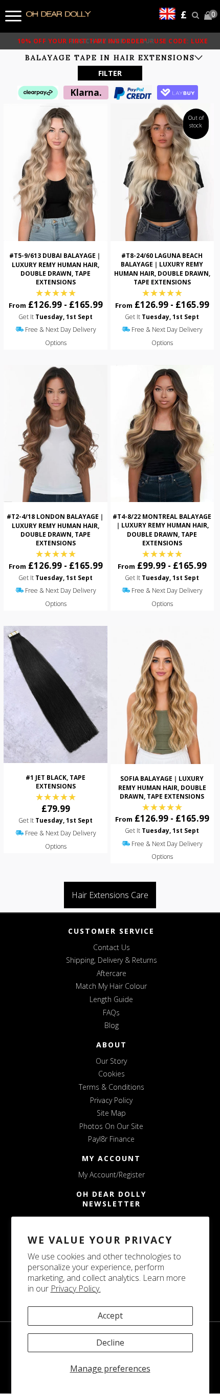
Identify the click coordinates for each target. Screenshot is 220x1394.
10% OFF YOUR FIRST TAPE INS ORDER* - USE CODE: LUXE (112, 41)
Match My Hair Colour (111, 986)
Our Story (111, 1061)
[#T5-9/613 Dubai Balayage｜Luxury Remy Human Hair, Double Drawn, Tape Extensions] (55, 172)
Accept (110, 1315)
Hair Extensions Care (110, 895)
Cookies (111, 1074)
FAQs (111, 1012)
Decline (110, 1342)
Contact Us (111, 947)
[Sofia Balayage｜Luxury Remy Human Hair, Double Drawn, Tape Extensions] (162, 695)
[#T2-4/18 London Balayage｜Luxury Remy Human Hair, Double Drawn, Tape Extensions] (55, 434)
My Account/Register (111, 1174)
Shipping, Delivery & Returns (111, 960)
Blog (111, 1025)
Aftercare (111, 973)
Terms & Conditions (111, 1087)
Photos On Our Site (111, 1126)
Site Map (111, 1113)
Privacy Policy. (76, 1288)
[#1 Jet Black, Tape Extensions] (55, 695)
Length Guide (111, 999)
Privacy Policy (111, 1100)
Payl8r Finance (111, 1139)
